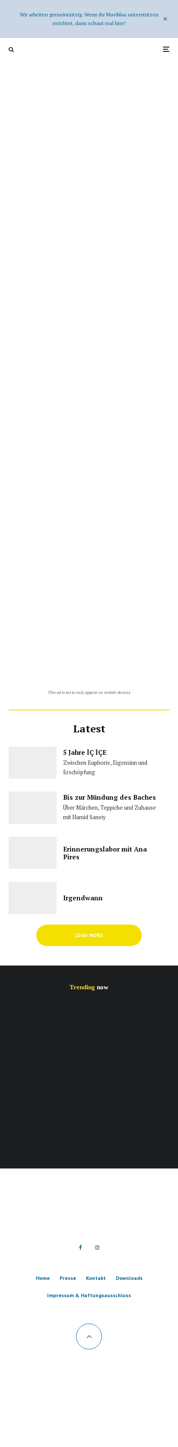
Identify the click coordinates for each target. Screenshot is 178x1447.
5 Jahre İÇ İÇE (84, 752)
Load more (89, 935)
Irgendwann (83, 898)
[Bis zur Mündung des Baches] (89, 334)
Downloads (129, 1278)
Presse (68, 1278)
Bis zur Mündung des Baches (109, 797)
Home (43, 1278)
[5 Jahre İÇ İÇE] (89, 182)
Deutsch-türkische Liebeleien (97, 1019)
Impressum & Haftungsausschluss (89, 1295)
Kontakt (96, 1278)
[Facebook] (81, 1247)
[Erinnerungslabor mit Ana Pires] (89, 486)
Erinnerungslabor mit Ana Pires (105, 853)
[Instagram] (97, 1247)
